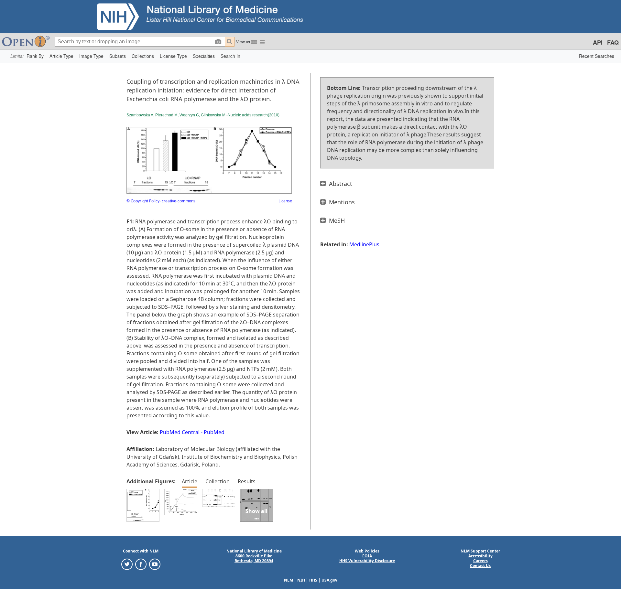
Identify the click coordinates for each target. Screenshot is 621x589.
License (285, 201)
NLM (288, 580)
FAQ (613, 42)
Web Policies (367, 551)
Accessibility (480, 556)
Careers (480, 560)
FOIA (367, 556)
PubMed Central (180, 432)
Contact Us (480, 565)
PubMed (214, 432)
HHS (313, 580)
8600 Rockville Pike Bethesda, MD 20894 (253, 558)
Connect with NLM (140, 551)
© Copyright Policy (142, 201)
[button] (35, 56)
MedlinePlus (364, 244)
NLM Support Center (480, 551)
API (598, 42)
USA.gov (329, 580)
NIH (301, 580)
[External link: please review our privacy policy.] (127, 564)
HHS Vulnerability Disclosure (367, 560)
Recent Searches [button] (596, 56)
